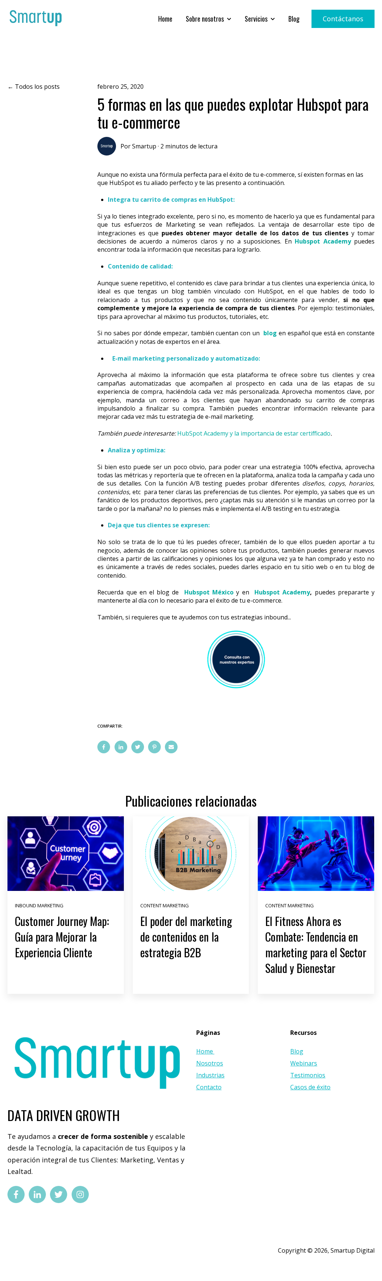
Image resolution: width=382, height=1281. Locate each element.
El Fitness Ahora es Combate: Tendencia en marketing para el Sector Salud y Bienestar (315, 944)
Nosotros (209, 1063)
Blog (294, 18)
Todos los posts (37, 86)
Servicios (256, 18)
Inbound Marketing (39, 905)
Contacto (209, 1087)
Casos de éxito (310, 1087)
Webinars (303, 1063)
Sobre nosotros (205, 18)
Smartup (144, 146)
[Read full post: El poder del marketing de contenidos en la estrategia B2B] (191, 853)
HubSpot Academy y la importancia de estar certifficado (254, 433)
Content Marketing (164, 905)
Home (165, 18)
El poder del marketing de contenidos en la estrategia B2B (186, 937)
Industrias (210, 1075)
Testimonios (307, 1075)
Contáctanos (343, 18)
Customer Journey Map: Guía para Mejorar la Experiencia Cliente (62, 937)
